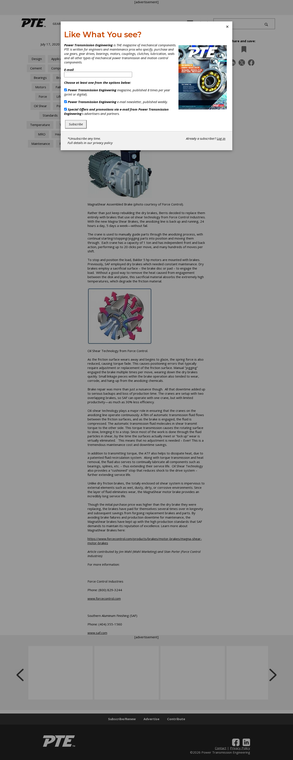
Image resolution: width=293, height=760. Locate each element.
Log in (221, 138)
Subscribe (76, 124)
